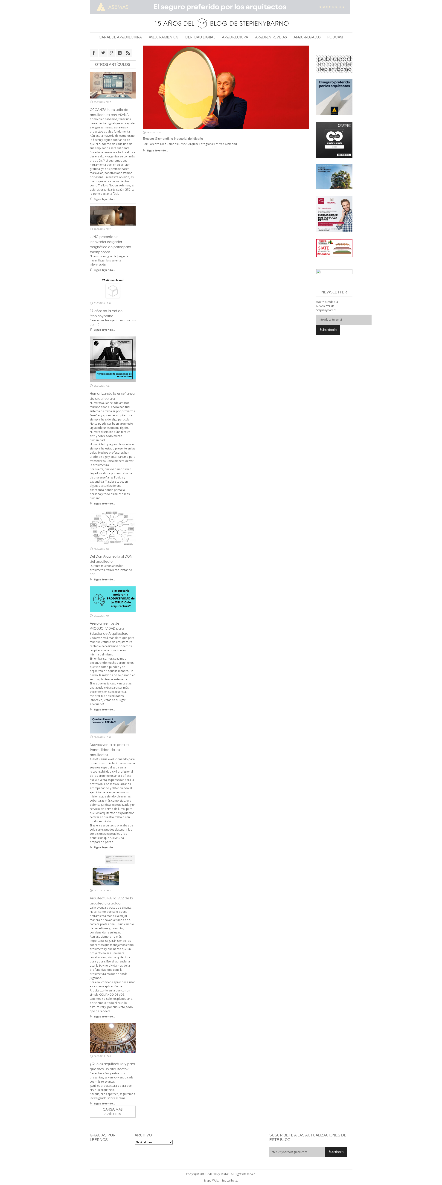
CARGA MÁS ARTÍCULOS (112, 1111)
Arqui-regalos (307, 37)
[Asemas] (221, 7)
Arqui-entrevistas (271, 37)
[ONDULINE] (334, 248)
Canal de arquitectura (120, 37)
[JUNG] (334, 139)
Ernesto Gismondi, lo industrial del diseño (173, 138)
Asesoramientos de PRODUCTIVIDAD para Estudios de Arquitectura (109, 628)
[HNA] (334, 214)
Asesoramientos (163, 37)
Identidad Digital (200, 37)
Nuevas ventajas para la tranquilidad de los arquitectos (109, 749)
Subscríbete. (230, 1180)
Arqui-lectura (235, 37)
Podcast (335, 37)
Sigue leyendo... (157, 150)
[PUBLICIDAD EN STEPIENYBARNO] (334, 63)
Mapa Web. (211, 1180)
